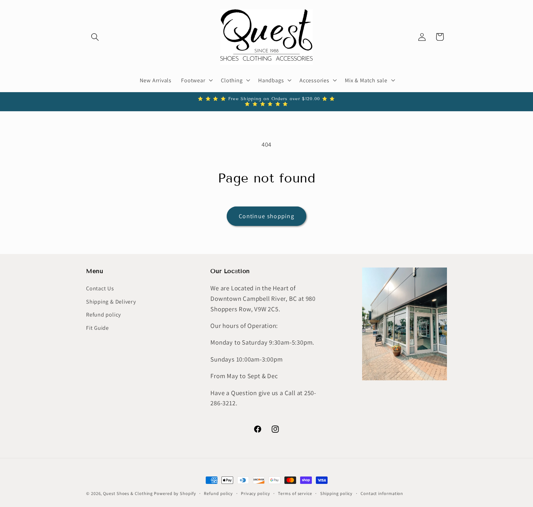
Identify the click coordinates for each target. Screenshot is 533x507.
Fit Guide (97, 327)
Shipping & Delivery (111, 301)
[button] (95, 37)
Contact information (382, 493)
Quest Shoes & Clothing (128, 493)
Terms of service (295, 493)
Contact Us (100, 288)
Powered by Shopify (175, 493)
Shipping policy (336, 493)
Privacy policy (255, 493)
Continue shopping (266, 216)
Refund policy (103, 314)
